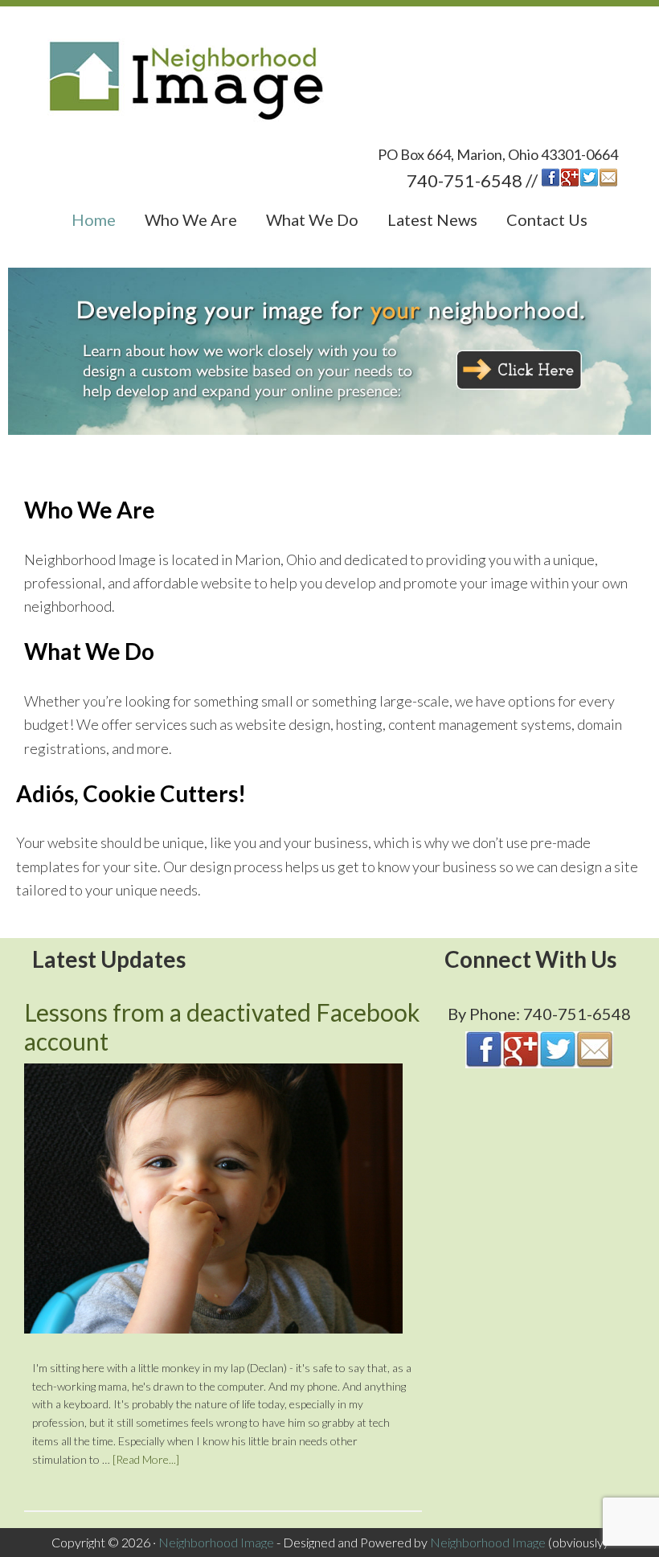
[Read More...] (146, 1459)
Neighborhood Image (329, 83)
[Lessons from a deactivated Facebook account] (213, 1201)
